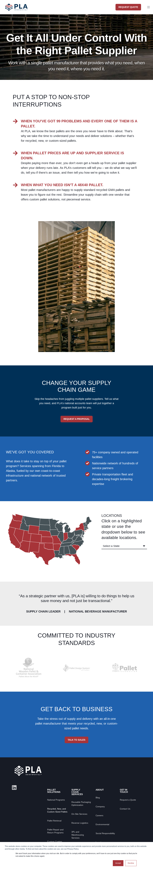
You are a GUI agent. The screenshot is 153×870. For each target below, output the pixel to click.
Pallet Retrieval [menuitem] (54, 820)
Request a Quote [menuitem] (128, 800)
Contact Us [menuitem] (125, 809)
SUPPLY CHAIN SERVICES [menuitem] (77, 791)
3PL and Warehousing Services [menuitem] (77, 835)
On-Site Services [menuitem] (79, 814)
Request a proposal (77, 419)
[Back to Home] (16, 12)
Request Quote (128, 7)
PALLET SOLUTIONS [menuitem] (53, 790)
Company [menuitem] (100, 806)
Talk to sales (76, 740)
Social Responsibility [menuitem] (105, 833)
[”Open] (149, 7)
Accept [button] (118, 863)
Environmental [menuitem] (102, 824)
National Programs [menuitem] (56, 800)
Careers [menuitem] (99, 815)
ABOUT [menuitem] (100, 789)
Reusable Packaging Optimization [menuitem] (81, 803)
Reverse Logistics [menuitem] (79, 823)
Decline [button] (131, 863)
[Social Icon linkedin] (14, 787)
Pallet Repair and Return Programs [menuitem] (55, 831)
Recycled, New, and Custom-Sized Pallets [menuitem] (57, 810)
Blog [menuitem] (98, 797)
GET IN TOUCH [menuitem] (124, 790)
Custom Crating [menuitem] (54, 841)
